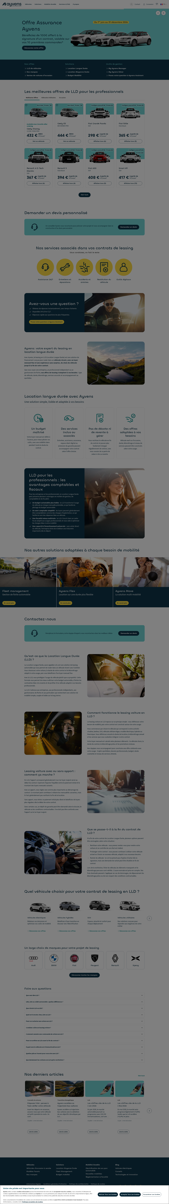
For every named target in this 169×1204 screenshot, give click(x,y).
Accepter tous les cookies (130, 1194)
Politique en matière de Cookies (32, 1202)
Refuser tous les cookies (108, 1194)
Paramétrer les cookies (151, 1194)
